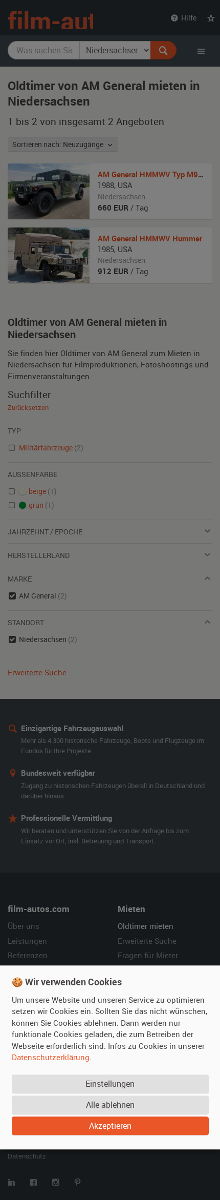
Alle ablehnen (110, 1104)
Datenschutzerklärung (51, 1057)
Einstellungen (110, 1083)
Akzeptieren (110, 1125)
